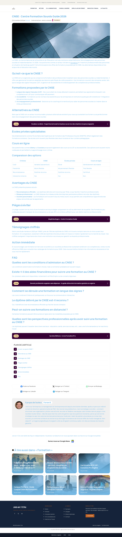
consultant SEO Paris (55, 529)
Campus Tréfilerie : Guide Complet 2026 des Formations (25, 488)
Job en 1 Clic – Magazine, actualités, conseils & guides (47, 2)
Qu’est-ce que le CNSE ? (25, 349)
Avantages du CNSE (24, 358)
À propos (64, 2)
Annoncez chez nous (82, 2)
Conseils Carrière (64, 8)
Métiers (41, 8)
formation (74, 63)
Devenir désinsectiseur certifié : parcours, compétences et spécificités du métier (59, 465)
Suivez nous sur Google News (59, 441)
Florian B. (47, 402)
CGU (69, 535)
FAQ (19, 376)
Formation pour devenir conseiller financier (56, 488)
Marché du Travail (92, 8)
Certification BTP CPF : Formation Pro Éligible (89, 466)
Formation (33, 8)
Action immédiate (23, 372)
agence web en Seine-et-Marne (68, 529)
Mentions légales (97, 525)
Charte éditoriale (71, 2)
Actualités (104, 8)
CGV (65, 535)
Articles (47, 511)
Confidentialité (105, 525)
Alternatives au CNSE (24, 354)
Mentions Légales (56, 535)
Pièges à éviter (22, 363)
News (46, 509)
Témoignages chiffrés (25, 367)
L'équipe (67, 511)
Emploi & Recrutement (78, 8)
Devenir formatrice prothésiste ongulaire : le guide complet (92, 488)
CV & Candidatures (51, 8)
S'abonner (90, 515)
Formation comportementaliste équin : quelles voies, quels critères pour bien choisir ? (26, 465)
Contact (67, 516)
